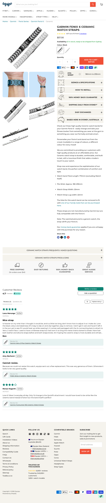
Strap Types (42, 17)
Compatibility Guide (10, 452)
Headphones (26, 17)
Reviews (6, 449)
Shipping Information (11, 446)
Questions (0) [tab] (17, 301)
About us (6, 443)
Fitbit (5, 11)
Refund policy (8, 470)
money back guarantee (70, 227)
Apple (40, 11)
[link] (80, 34)
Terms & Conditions (10, 464)
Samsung (28, 11)
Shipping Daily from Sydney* (83, 105)
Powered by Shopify (9, 493)
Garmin (16, 11)
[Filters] (87, 301)
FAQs (5, 455)
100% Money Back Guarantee (83, 97)
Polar (73, 11)
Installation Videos (10, 440)
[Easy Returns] (41, 268)
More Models (9, 17)
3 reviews (82, 34)
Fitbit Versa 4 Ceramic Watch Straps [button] (23, 376)
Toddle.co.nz (7, 476)
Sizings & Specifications (83, 82)
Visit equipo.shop (37, 459)
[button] (6, 342)
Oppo (83, 11)
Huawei (50, 11)
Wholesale (7, 461)
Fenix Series (24, 21)
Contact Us (7, 458)
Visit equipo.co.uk (37, 454)
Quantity (60, 57)
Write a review (91, 289)
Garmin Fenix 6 (37, 21)
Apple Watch (59, 443)
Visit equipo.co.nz (39, 449)
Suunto (62, 11)
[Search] (93, 4)
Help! (54, 17)
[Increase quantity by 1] (75, 62)
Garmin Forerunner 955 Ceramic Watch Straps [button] (27, 405)
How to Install (83, 90)
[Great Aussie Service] (89, 268)
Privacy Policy (8, 467)
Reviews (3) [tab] (7, 301)
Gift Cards (6, 437)
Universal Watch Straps (63, 461)
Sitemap (6, 473)
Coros (93, 11)
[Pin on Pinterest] (68, 237)
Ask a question (90, 293)
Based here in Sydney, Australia (83, 120)
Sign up (85, 451)
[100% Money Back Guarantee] (65, 268)
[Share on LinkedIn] (65, 237)
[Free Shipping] (17, 268)
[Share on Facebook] (58, 237)
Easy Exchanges (83, 112)
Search (5, 434)
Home (5, 21)
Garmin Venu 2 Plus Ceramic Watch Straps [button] (25, 343)
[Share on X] (61, 237)
